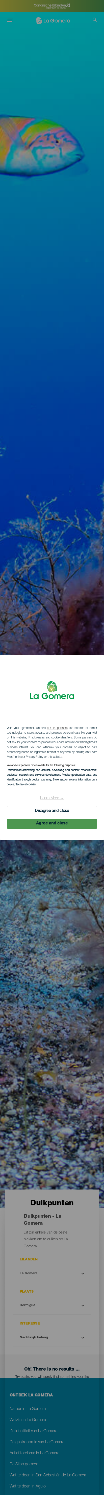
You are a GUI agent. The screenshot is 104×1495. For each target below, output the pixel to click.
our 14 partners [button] (57, 728)
